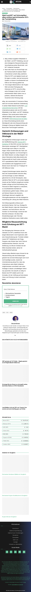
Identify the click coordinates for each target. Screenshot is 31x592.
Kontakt (15, 542)
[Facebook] (11, 552)
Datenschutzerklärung (16, 305)
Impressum (15, 528)
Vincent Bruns (15, 323)
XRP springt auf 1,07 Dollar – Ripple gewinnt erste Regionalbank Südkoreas (14, 361)
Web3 (11, 312)
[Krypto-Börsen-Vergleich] (15, 506)
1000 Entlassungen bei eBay (18, 118)
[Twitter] (15, 552)
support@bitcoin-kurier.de (17, 584)
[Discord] (19, 552)
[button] (10, 45)
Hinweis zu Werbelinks (15, 544)
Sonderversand (10, 295)
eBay (4, 312)
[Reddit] (24, 552)
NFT (7, 312)
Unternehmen (5, 13)
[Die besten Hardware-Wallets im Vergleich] (15, 464)
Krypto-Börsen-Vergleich (9, 516)
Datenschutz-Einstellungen (15, 533)
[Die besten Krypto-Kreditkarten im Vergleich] (15, 485)
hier (25, 582)
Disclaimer (15, 535)
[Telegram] (7, 552)
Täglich (7, 297)
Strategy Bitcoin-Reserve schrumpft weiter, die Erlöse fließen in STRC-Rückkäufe (15, 385)
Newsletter (15, 537)
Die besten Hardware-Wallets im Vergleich (14, 474)
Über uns (15, 539)
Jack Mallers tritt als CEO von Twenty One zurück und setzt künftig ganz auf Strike (14, 408)
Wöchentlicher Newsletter (13, 293)
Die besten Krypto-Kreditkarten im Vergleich (14, 495)
